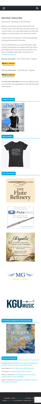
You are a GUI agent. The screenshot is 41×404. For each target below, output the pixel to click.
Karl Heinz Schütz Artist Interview (23, 368)
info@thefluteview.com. (9, 54)
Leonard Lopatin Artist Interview (21, 371)
